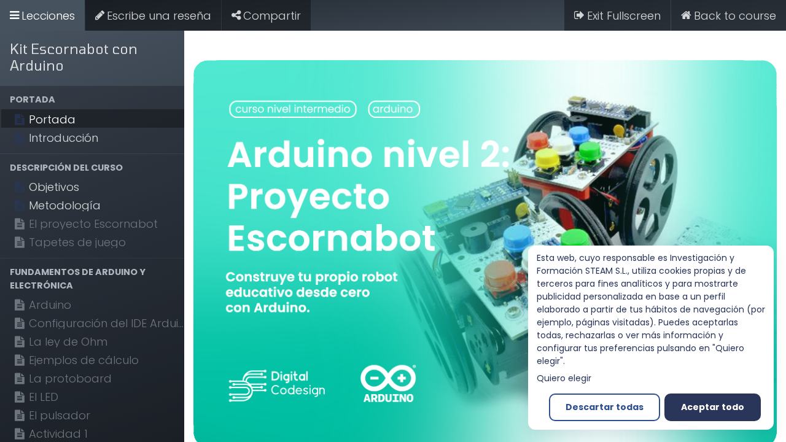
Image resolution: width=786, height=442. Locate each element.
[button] (92, 100)
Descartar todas (605, 407)
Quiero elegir (564, 378)
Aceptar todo (712, 407)
